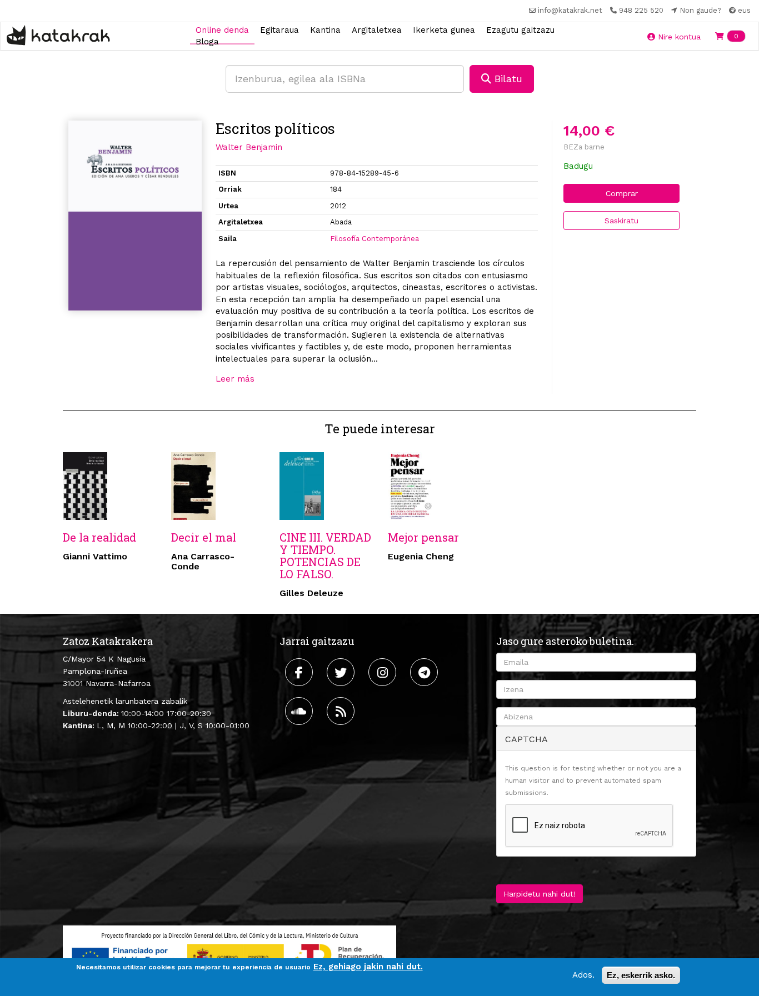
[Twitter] (342, 672)
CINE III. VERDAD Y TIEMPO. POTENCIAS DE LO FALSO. (325, 555)
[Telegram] (425, 672)
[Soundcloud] (300, 711)
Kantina (325, 29)
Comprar (622, 193)
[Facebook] (300, 672)
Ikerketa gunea (444, 29)
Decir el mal (203, 537)
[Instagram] (383, 672)
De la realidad (99, 537)
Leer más (235, 379)
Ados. (583, 975)
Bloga (207, 42)
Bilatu (506, 78)
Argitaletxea (377, 29)
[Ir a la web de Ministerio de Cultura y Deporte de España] (229, 954)
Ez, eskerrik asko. (641, 975)
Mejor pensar (423, 537)
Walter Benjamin (249, 147)
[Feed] (342, 711)
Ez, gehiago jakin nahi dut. (368, 967)
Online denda (222, 29)
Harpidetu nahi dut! (539, 893)
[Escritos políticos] (135, 216)
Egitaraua (279, 29)
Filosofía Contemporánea (374, 238)
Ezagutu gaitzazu (520, 29)
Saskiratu (621, 220)
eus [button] (743, 10)
